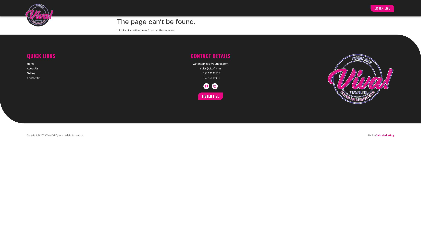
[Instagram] (215, 86)
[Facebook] (206, 86)
